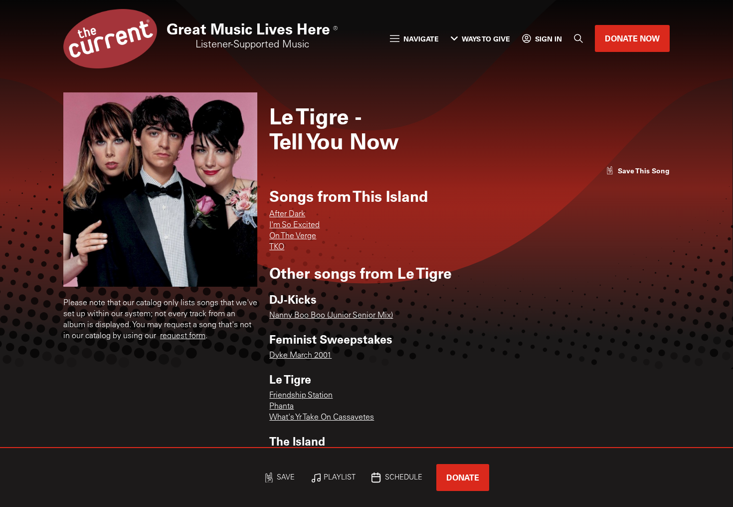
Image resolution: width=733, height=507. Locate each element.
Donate (462, 477)
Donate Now (632, 38)
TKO (276, 247)
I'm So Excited (294, 225)
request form (182, 336)
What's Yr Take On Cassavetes (321, 418)
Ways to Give (486, 38)
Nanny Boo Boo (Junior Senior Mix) (331, 316)
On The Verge (292, 236)
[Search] (578, 38)
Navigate (421, 38)
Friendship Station (301, 396)
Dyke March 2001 (300, 356)
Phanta (281, 407)
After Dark (287, 214)
